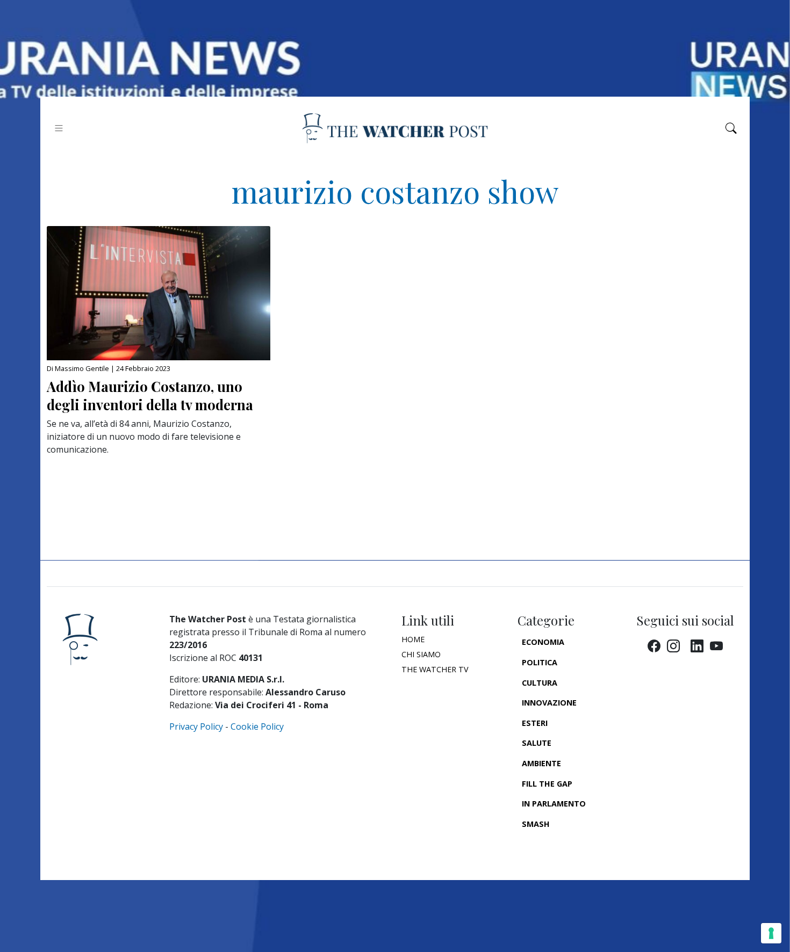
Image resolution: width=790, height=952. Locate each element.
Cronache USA (552, 844)
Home (413, 639)
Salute (536, 743)
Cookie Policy (257, 726)
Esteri (535, 723)
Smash (536, 824)
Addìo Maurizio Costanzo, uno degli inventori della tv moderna (150, 395)
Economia (543, 642)
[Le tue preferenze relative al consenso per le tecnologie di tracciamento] (771, 933)
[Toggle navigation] (59, 128)
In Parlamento (554, 803)
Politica (539, 662)
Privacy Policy (196, 726)
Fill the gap (547, 784)
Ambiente (541, 763)
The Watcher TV (435, 669)
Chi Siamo (421, 654)
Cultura (539, 683)
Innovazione (549, 702)
